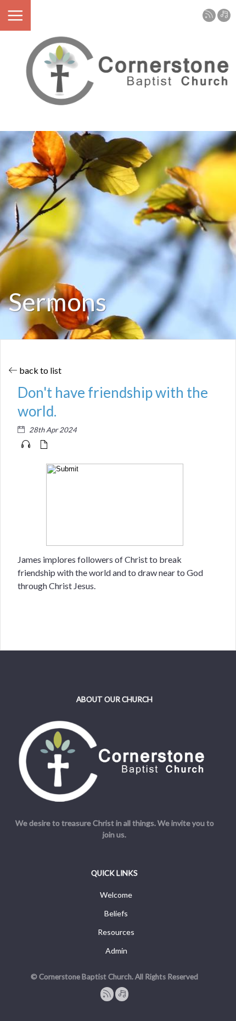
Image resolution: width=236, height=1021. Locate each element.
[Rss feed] (107, 994)
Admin (116, 950)
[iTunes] (224, 15)
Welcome (116, 894)
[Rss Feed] (209, 15)
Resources (116, 932)
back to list (39, 370)
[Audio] (26, 445)
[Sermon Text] (44, 445)
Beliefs (116, 913)
